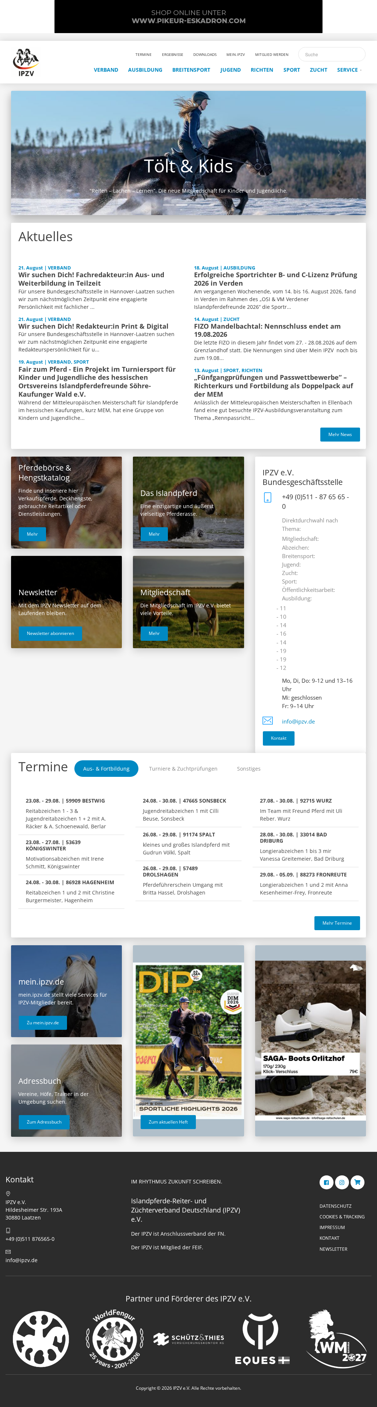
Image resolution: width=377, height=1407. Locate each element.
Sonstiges (249, 768)
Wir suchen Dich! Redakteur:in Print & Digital (93, 326)
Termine (43, 766)
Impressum (332, 1227)
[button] (37, 153)
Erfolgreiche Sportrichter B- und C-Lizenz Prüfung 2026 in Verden (275, 279)
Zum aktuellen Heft (168, 1122)
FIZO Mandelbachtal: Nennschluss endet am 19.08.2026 (267, 330)
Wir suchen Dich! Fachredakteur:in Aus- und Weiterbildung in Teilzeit (91, 279)
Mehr (32, 534)
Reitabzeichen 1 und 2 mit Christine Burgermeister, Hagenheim (70, 891)
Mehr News (340, 434)
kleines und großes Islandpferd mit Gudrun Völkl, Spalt (186, 843)
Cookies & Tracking (342, 1217)
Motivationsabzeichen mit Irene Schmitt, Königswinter (65, 854)
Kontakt (278, 738)
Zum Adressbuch (44, 1122)
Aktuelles (45, 236)
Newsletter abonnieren (50, 633)
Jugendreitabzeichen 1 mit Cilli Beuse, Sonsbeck (184, 809)
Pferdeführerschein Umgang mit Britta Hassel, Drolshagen (183, 880)
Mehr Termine (337, 923)
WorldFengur (188, 165)
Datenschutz (336, 1206)
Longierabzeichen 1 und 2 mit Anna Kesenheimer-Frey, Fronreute (304, 883)
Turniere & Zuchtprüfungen (183, 768)
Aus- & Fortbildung (106, 768)
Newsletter (333, 1249)
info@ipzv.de (298, 721)
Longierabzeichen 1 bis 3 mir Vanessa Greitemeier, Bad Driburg (302, 846)
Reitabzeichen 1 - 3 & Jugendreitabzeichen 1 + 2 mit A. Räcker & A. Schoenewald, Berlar (66, 813)
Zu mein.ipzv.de (43, 1022)
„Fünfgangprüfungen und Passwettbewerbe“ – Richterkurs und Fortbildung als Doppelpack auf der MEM (273, 386)
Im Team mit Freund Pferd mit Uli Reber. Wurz (301, 809)
